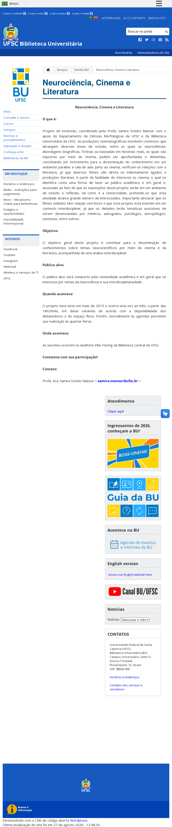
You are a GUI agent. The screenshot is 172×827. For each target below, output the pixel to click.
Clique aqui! (116, 411)
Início (7, 111)
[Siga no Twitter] (147, 40)
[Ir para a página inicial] (47, 70)
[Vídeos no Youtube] (153, 40)
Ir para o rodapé (82, 13)
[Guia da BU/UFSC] (133, 498)
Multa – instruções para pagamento (20, 192)
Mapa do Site (156, 18)
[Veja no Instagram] (160, 40)
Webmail (10, 267)
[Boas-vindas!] (133, 454)
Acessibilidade (111, 18)
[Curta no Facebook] (140, 40)
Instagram (11, 261)
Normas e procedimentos (14, 138)
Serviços (9, 130)
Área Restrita (124, 53)
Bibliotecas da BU (16, 158)
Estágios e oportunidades (14, 211)
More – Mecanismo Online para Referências (21, 202)
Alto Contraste (134, 18)
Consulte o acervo (17, 118)
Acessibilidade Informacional (14, 221)
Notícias (113, 619)
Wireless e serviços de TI (21, 272)
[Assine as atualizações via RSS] (167, 40)
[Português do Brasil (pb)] (91, 18)
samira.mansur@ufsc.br (118, 381)
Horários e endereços (19, 184)
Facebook (10, 249)
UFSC (7, 278)
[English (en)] (96, 18)
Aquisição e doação (18, 146)
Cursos (9, 124)
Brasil (14, 4)
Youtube (9, 255)
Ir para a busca (59, 13)
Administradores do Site (153, 53)
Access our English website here (130, 575)
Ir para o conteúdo (14, 13)
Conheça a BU (14, 152)
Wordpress (79, 820)
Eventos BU (82, 70)
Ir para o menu (37, 13)
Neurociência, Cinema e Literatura (117, 70)
